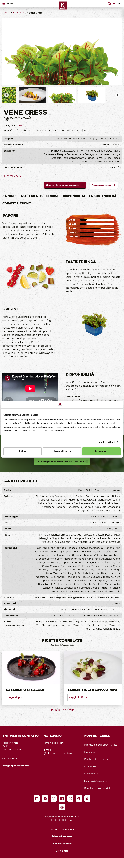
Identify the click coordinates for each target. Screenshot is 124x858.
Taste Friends (31, 196)
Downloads (90, 766)
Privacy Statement (62, 836)
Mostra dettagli (107, 442)
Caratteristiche (16, 203)
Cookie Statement (62, 843)
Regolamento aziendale (97, 788)
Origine (52, 196)
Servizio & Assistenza (95, 781)
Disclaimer (62, 850)
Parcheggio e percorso (96, 759)
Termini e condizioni (62, 829)
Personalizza (60, 451)
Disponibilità (74, 196)
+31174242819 (9, 758)
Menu (11, 3)
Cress (19, 125)
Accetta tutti (101, 451)
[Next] (117, 95)
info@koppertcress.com (16, 765)
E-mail (47, 750)
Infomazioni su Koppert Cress (100, 744)
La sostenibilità (102, 196)
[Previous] (6, 95)
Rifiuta (22, 451)
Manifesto (89, 752)
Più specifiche (10, 176)
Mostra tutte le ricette (62, 710)
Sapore (8, 196)
